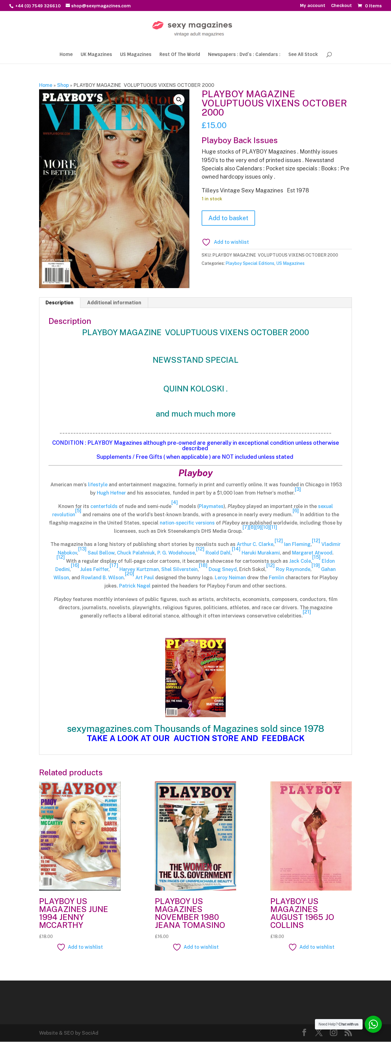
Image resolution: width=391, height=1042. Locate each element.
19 (316, 565)
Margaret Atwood (312, 553)
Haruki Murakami (261, 553)
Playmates (211, 506)
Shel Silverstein (179, 569)
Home (66, 54)
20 (129, 574)
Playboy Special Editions (249, 263)
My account (312, 5)
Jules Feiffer (94, 569)
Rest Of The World (179, 54)
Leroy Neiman (230, 577)
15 (316, 557)
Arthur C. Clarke (255, 544)
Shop (63, 85)
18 (203, 565)
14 (236, 549)
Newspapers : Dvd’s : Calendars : (244, 54)
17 (114, 565)
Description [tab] (59, 303)
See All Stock (303, 54)
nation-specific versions (187, 523)
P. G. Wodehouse (176, 553)
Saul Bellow (101, 553)
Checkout (341, 5)
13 (82, 549)
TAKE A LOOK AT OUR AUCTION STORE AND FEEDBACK (196, 738)
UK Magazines (96, 54)
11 (273, 527)
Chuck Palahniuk (136, 553)
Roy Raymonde (293, 569)
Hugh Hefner (111, 493)
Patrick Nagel (135, 586)
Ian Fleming (297, 544)
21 (307, 612)
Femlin (276, 577)
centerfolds (104, 506)
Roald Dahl (218, 553)
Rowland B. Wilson (102, 577)
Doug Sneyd (223, 569)
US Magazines (136, 54)
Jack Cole (300, 561)
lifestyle (98, 485)
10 (265, 527)
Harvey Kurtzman (139, 569)
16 (75, 565)
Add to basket (228, 218)
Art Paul (144, 577)
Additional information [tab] (114, 303)
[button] (179, 99)
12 (279, 540)
